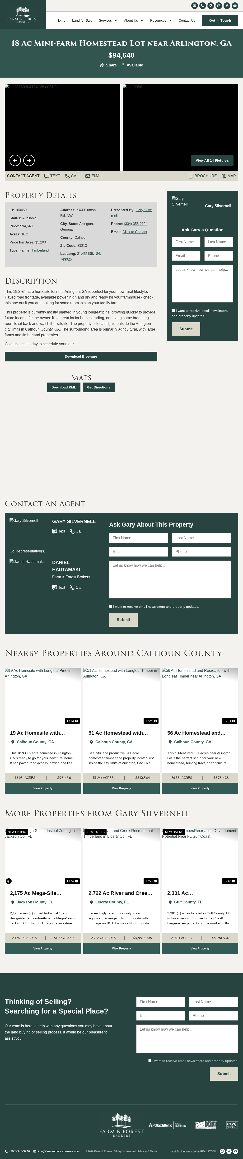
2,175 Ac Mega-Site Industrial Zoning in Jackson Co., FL (33, 893)
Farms (24, 250)
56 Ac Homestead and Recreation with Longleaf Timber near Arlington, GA (199, 733)
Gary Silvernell (74, 521)
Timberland (40, 250)
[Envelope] (194, 5)
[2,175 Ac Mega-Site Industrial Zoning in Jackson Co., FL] (43, 856)
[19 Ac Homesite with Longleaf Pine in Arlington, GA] (43, 696)
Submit (186, 329)
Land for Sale (82, 20)
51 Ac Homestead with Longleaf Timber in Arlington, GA (116, 733)
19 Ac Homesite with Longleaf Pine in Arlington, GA (42, 733)
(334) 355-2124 (135, 224)
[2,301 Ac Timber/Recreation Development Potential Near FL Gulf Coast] (200, 856)
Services (105, 20)
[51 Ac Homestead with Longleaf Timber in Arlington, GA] (121, 696)
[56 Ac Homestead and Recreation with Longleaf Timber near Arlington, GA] (200, 696)
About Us (131, 20)
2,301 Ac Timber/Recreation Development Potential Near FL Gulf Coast (195, 893)
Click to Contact (134, 232)
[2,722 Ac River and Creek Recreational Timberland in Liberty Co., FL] (121, 856)
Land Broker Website (183, 1151)
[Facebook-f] (227, 5)
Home (60, 20)
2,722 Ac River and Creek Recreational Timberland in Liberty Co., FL (119, 893)
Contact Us (187, 20)
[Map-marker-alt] (210, 5)
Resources (158, 20)
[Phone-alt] (202, 5)
